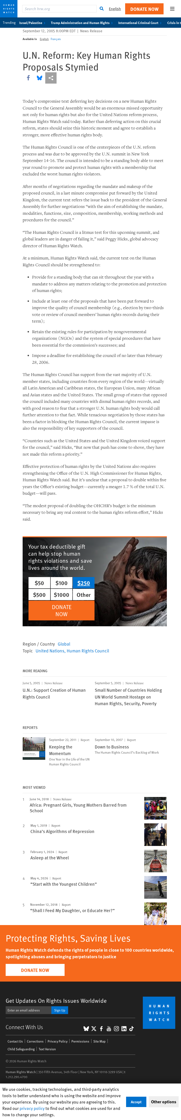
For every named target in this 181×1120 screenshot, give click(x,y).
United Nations (50, 650)
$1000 (61, 594)
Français (56, 39)
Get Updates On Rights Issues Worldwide (56, 1000)
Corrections (35, 1041)
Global (64, 644)
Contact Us (15, 1041)
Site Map (99, 1041)
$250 (83, 583)
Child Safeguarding (21, 1049)
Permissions (80, 1041)
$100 (61, 583)
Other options (163, 1102)
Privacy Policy (57, 1041)
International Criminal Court (138, 22)
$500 (39, 594)
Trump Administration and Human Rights (80, 22)
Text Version (47, 1049)
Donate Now (144, 8)
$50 (39, 583)
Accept (136, 1101)
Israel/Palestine (30, 22)
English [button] (115, 8)
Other (84, 594)
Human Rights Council (88, 650)
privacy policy (32, 1108)
